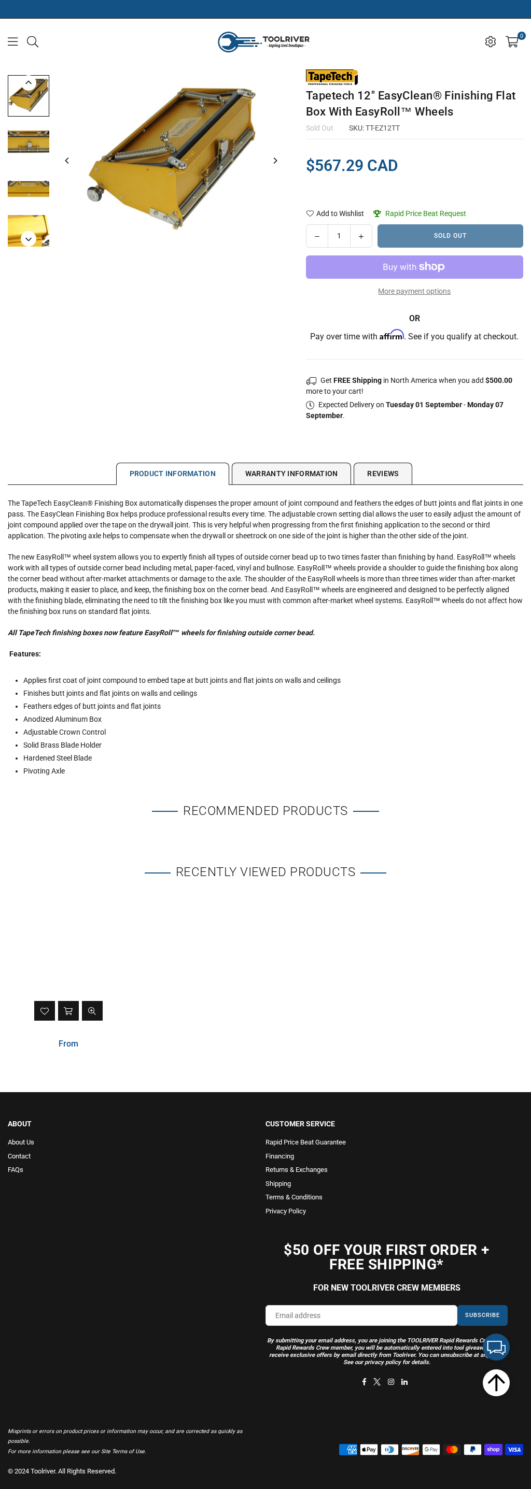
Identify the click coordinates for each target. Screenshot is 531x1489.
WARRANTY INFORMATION (291, 473)
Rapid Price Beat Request (425, 213)
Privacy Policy (286, 1211)
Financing (280, 1156)
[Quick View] (92, 1011)
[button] (512, 41)
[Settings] (490, 41)
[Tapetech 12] (28, 96)
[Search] (32, 41)
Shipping (278, 1183)
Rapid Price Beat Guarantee (306, 1142)
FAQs (15, 1169)
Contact (19, 1156)
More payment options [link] (414, 291)
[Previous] (67, 160)
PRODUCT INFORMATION (173, 473)
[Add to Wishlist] (44, 1011)
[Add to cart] (68, 1011)
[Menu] (12, 41)
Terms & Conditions (294, 1197)
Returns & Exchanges (297, 1169)
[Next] (275, 160)
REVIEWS (383, 473)
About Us (21, 1142)
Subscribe (482, 1315)
